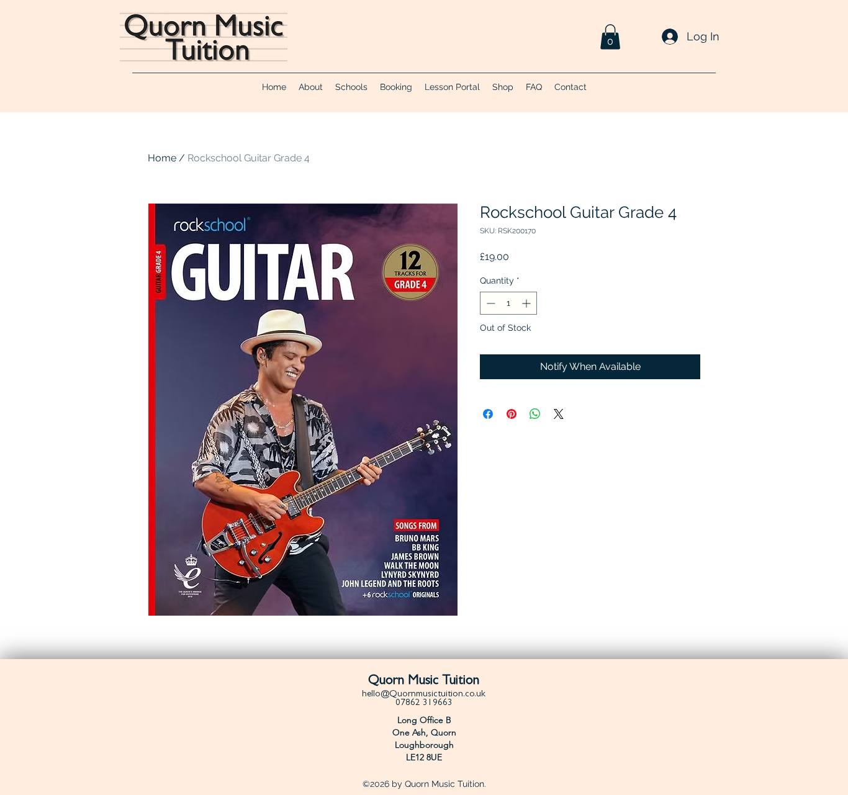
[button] (610, 37)
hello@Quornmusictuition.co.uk (423, 694)
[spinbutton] (508, 303)
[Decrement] (489, 303)
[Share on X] (558, 413)
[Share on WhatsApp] (535, 413)
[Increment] (527, 303)
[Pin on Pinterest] (511, 413)
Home (162, 158)
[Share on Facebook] (487, 413)
